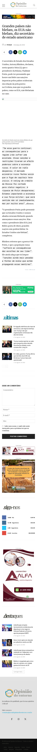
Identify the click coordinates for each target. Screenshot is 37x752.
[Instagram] (18, 719)
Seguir (33, 523)
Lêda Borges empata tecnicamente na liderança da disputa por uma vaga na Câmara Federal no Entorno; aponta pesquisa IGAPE (23, 629)
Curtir (32, 517)
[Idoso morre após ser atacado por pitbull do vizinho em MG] (7, 642)
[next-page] (6, 366)
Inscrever (32, 533)
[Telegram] (25, 52)
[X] (15, 52)
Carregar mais (18, 672)
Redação (9, 45)
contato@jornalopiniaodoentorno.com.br (17, 712)
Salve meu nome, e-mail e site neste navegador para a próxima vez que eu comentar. (16, 428)
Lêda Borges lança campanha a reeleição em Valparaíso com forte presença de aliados (24, 652)
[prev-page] (3, 366)
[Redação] (3, 45)
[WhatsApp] (20, 52)
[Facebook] (11, 52)
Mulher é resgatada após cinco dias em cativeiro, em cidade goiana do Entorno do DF (23, 663)
